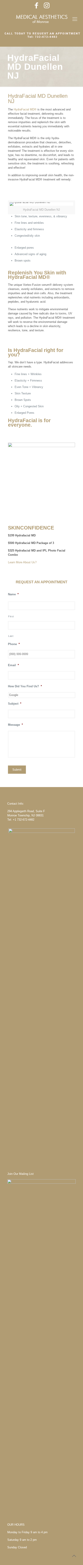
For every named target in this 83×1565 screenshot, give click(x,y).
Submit (16, 769)
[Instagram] (46, 5)
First (11, 616)
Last (11, 636)
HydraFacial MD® (25, 109)
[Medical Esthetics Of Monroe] (41, 19)
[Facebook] (36, 5)
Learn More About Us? (22, 562)
